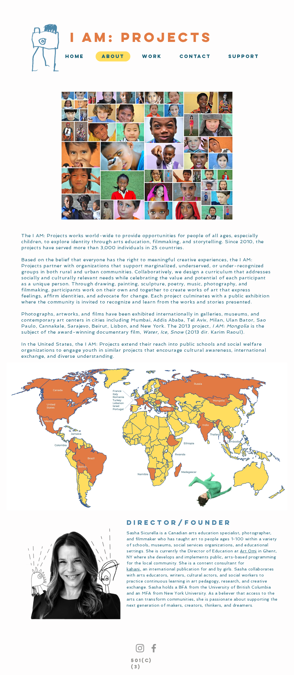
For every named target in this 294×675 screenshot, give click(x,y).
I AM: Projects (141, 37)
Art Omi (248, 551)
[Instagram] (140, 648)
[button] (152, 56)
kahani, (134, 569)
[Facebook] (153, 648)
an (144, 569)
